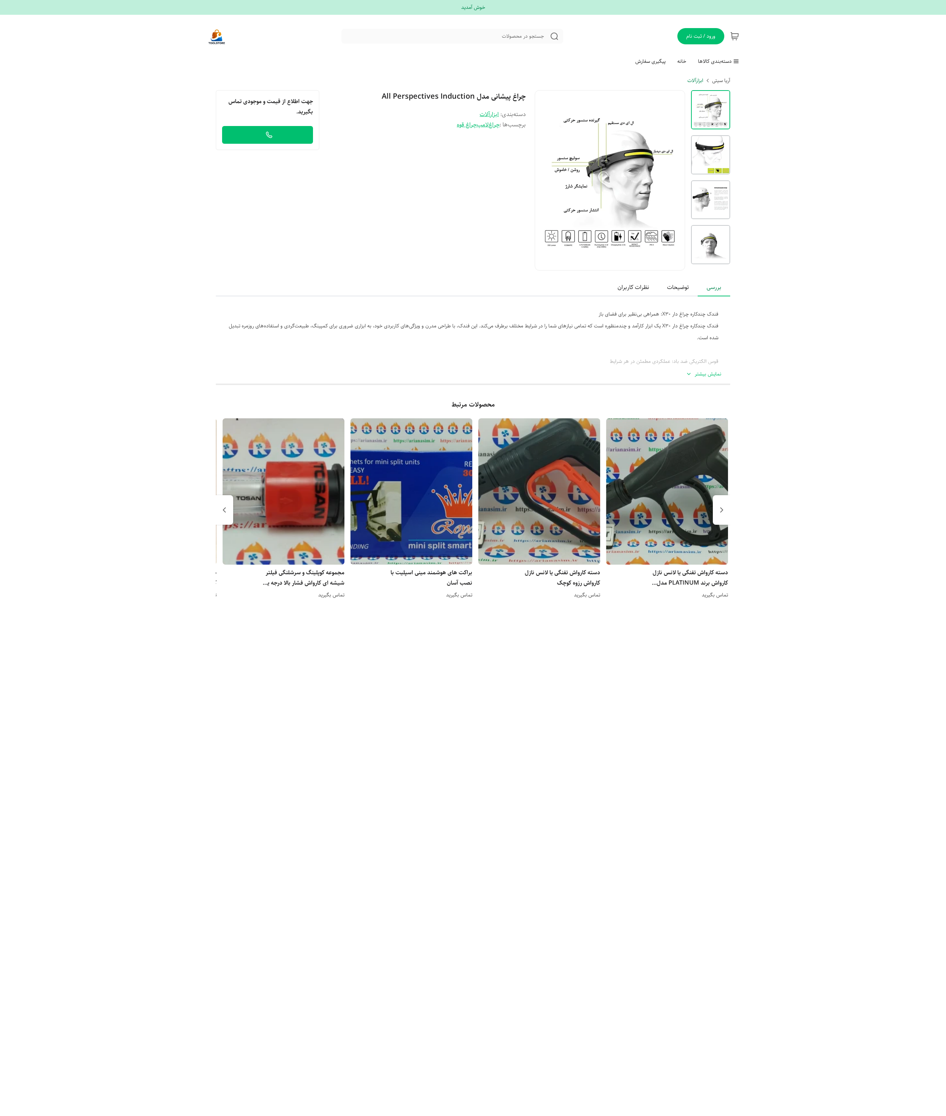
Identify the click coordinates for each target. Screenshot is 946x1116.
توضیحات (678, 287)
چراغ (494, 124)
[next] (224, 510)
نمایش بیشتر (708, 374)
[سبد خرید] (734, 36)
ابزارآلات (695, 80)
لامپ (483, 124)
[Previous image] (545, 180)
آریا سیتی (721, 80)
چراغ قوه (467, 124)
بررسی (714, 287)
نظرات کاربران (633, 287)
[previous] (722, 510)
